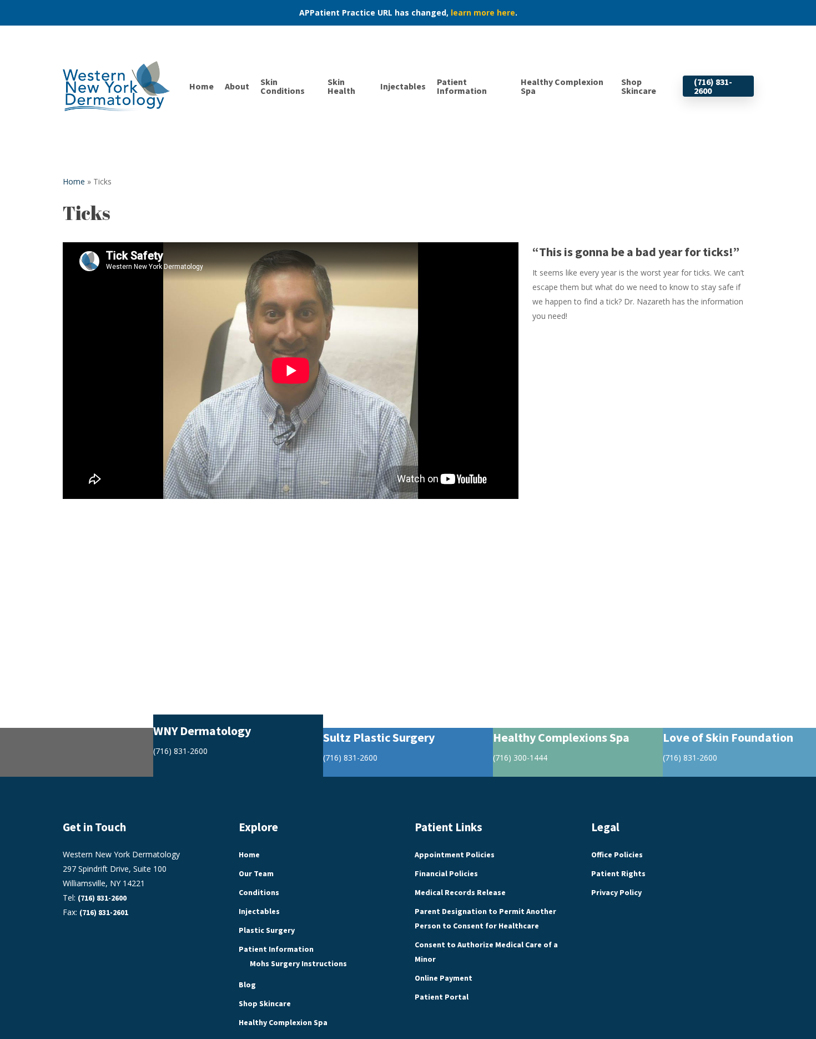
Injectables (259, 911)
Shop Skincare (265, 1003)
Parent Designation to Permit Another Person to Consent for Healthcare (485, 918)
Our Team (256, 873)
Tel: (95, 897)
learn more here (483, 12)
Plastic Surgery (267, 930)
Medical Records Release (460, 892)
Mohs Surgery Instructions (298, 963)
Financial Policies (446, 873)
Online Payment (443, 978)
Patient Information (276, 949)
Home (74, 181)
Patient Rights (618, 873)
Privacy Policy (616, 892)
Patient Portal (442, 997)
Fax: (95, 912)
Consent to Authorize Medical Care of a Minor (486, 952)
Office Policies (617, 855)
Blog (247, 985)
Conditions (259, 892)
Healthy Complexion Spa (283, 1022)
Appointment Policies (455, 855)
